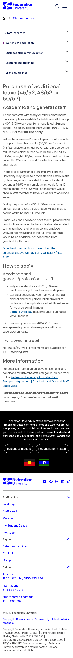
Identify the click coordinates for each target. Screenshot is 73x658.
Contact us (10, 553)
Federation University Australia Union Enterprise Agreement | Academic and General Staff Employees (36, 381)
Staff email (10, 511)
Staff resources (23, 18)
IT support (9, 560)
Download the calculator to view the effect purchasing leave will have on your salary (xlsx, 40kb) (33, 253)
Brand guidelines (16, 72)
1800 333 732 (12, 601)
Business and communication (24, 52)
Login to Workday (21, 311)
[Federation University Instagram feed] (56, 481)
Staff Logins (10, 497)
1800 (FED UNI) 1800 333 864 (23, 578)
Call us (7, 567)
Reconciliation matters (52, 448)
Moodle (8, 518)
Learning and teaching (20, 62)
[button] (66, 33)
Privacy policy (24, 619)
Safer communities (15, 546)
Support (8, 539)
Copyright (8, 619)
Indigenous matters (18, 448)
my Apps (9, 532)
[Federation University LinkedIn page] (62, 481)
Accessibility (42, 619)
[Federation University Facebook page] (51, 481)
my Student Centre (15, 525)
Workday (9, 504)
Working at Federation (19, 43)
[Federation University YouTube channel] (44, 481)
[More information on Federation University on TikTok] (68, 481)
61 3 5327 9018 (13, 589)
